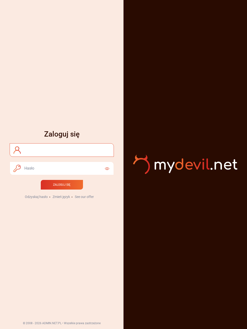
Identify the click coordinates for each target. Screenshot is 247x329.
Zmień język (61, 197)
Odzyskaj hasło (36, 197)
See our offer (84, 197)
